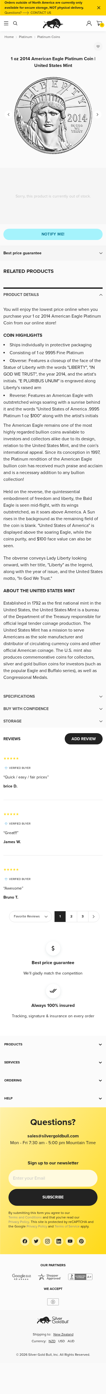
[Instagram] (47, 1241)
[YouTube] (70, 1241)
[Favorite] (98, 46)
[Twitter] (36, 1241)
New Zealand (63, 1334)
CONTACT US (41, 13)
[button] (53, 253)
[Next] (97, 114)
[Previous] (8, 114)
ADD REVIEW (84, 739)
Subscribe (53, 1197)
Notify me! (53, 234)
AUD (71, 1341)
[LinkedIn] (58, 1241)
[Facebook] (24, 1241)
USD (61, 1341)
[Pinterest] (81, 1241)
